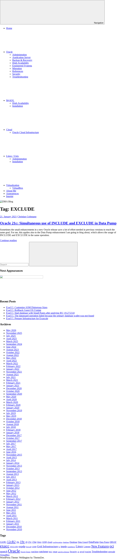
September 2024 (14, 344)
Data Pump (104, 542)
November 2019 (14, 410)
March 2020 (12, 402)
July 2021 (11, 377)
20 (26, 542)
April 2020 (11, 399)
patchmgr (43, 551)
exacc (4, 546)
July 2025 (11, 336)
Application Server (21, 57)
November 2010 (14, 529)
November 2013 (14, 466)
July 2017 (11, 443)
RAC (50, 552)
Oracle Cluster (26, 552)
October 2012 (13, 488)
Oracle (9, 52)
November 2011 (14, 504)
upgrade (111, 552)
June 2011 (11, 510)
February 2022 (13, 366)
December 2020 (14, 388)
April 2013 (11, 479)
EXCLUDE (14, 547)
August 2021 (12, 374)
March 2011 (12, 518)
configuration (57, 542)
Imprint (9, 196)
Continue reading (8, 240)
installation (71, 547)
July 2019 (11, 413)
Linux (79, 546)
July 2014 (11, 460)
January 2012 (12, 501)
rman (55, 552)
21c (30, 542)
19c (22, 542)
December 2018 (14, 418)
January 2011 (12, 524)
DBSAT (113, 542)
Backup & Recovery (22, 60)
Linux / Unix (12, 156)
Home (9, 28)
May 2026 (11, 330)
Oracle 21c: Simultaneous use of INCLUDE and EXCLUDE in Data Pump (58, 223)
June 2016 (11, 452)
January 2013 (12, 485)
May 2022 (11, 358)
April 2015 (11, 457)
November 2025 (14, 333)
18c (17, 542)
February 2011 (13, 521)
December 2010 (14, 526)
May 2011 (11, 513)
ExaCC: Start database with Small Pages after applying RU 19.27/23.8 (40, 313)
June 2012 (11, 490)
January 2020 (12, 407)
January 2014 (12, 463)
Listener (87, 546)
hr (59, 547)
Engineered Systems (22, 65)
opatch (3, 551)
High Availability (20, 63)
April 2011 (11, 515)
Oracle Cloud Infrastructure (25, 132)
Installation (17, 106)
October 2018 (13, 421)
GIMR (34, 547)
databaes (66, 542)
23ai (34, 542)
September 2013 (14, 471)
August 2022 (12, 355)
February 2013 (13, 482)
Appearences (12, 193)
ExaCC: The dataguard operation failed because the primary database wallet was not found (50, 315)
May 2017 (11, 446)
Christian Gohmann (26, 216)
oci (112, 546)
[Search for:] (14, 264)
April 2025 (11, 338)
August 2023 (12, 349)
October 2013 (13, 468)
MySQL (10, 100)
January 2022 (12, 369)
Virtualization (12, 185)
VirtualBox (17, 188)
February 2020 (13, 405)
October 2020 (13, 391)
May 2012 (11, 493)
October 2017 (13, 438)
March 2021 (12, 380)
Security (16, 74)
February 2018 (13, 430)
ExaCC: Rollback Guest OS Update (23, 310)
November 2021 (14, 371)
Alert (39, 542)
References (17, 71)
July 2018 (11, 427)
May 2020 (11, 396)
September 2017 (14, 441)
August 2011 (12, 507)
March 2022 (12, 363)
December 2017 (14, 435)
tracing (88, 552)
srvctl (82, 552)
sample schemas (63, 552)
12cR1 (3, 542)
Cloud (9, 129)
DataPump (93, 542)
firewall (28, 547)
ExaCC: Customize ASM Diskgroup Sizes (26, 307)
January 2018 (12, 432)
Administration (19, 54)
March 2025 (12, 341)
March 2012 (12, 496)
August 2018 (12, 424)
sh (78, 552)
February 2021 (13, 383)
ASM (44, 542)
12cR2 (11, 542)
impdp (64, 546)
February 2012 (13, 499)
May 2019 (11, 416)
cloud (49, 542)
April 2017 (11, 449)
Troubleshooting (20, 76)
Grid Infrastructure (47, 546)
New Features (100, 546)
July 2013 (11, 477)
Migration (17, 68)
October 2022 (13, 352)
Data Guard (83, 542)
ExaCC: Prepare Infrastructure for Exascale (27, 318)
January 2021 (12, 385)
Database (73, 542)
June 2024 (11, 347)
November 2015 (14, 454)
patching (35, 552)
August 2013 (12, 474)
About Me (11, 190)
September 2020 (14, 394)
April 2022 (11, 360)
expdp (22, 546)
